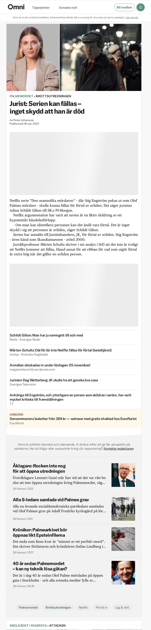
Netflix (83, 607)
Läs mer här (132, 17)
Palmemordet (21, 96)
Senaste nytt (68, 7)
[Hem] (16, 6)
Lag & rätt (122, 607)
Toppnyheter (41, 7)
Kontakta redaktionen (119, 448)
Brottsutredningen (53, 96)
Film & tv (102, 607)
